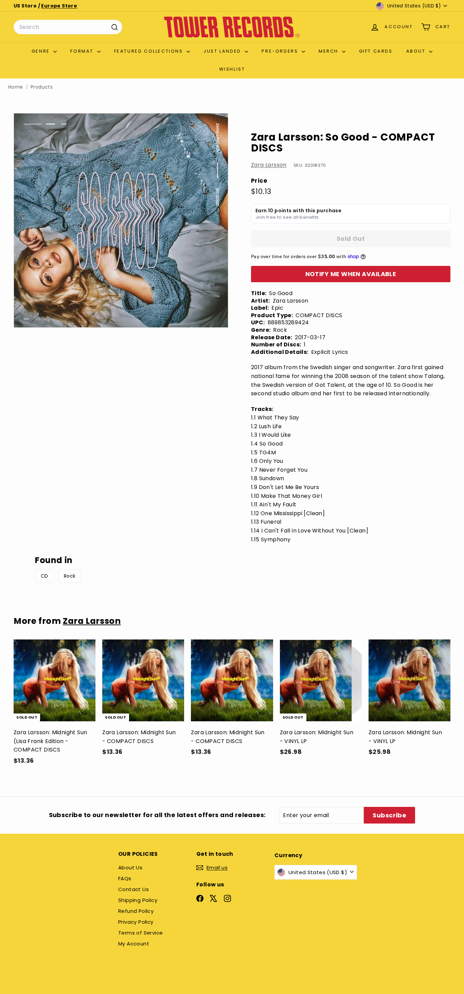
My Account (133, 943)
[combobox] (68, 27)
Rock (70, 576)
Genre (42, 51)
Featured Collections (149, 51)
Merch (329, 51)
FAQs (124, 878)
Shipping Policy (137, 900)
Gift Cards (376, 51)
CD (44, 576)
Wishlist (232, 69)
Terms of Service (140, 932)
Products (42, 87)
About (417, 51)
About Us (130, 867)
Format (82, 51)
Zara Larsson (269, 165)
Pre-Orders (281, 51)
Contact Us (133, 889)
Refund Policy (136, 911)
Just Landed (223, 51)
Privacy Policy (136, 921)
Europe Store (59, 5)
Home (15, 87)
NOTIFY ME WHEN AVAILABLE (350, 274)
